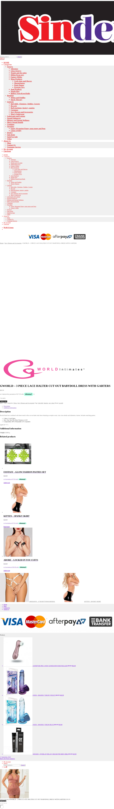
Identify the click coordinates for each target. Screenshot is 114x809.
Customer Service (14, 147)
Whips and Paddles (18, 98)
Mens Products (16, 79)
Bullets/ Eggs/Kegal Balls (20, 93)
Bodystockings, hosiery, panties (23, 108)
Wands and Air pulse (19, 73)
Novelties (10, 126)
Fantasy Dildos (16, 77)
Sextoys (10, 67)
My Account (8, 149)
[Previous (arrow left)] (0, 804)
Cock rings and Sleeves (23, 81)
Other (9, 139)
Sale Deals (11, 135)
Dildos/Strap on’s (17, 75)
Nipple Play (15, 91)
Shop (9, 143)
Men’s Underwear (17, 114)
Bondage (10, 95)
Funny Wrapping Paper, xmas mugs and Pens (28, 128)
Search (19, 57)
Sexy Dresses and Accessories (22, 112)
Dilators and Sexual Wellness (18, 120)
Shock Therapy (16, 100)
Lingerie (10, 102)
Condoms (10, 124)
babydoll (40, 403)
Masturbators (19, 83)
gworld (61, 403)
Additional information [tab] (10, 408)
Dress (15, 403)
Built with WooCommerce (7, 759)
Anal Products (16, 89)
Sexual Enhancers (14, 118)
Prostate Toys (19, 87)
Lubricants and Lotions (16, 116)
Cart (5, 767)
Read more (7, 527)
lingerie (46, 403)
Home (1, 243)
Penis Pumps (19, 85)
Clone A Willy (16, 131)
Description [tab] (7, 406)
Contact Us (11, 145)
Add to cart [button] (7, 483)
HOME (6, 62)
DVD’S (9, 133)
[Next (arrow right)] (2, 804)
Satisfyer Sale (12, 137)
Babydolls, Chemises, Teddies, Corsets (25, 104)
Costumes (14, 110)
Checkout (7, 151)
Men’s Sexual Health (15, 122)
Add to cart (3, 401)
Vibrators (14, 69)
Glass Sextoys (16, 71)
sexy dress (51, 403)
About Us (7, 141)
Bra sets (14, 106)
